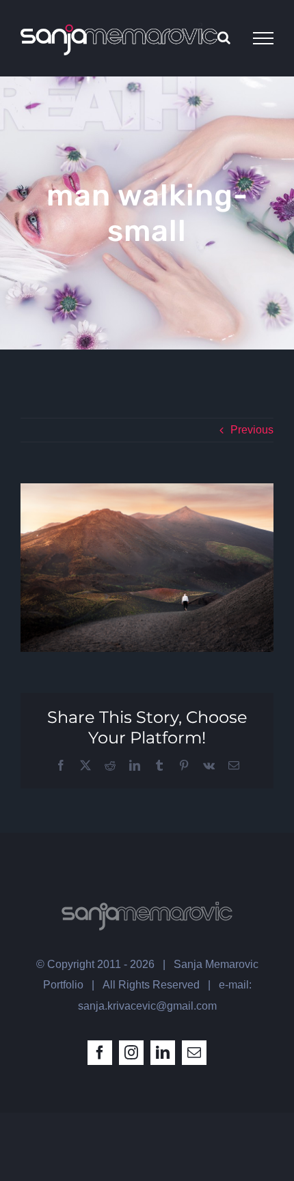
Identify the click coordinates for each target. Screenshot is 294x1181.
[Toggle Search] (223, 37)
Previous (251, 430)
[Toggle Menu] (263, 38)
